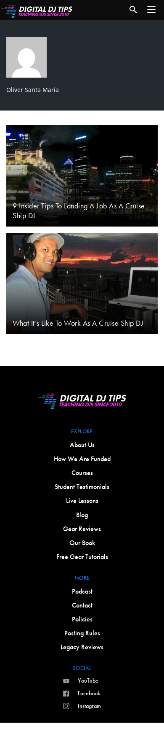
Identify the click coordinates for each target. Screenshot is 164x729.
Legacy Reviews (82, 647)
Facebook (89, 693)
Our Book (82, 542)
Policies (82, 619)
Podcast (82, 591)
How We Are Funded (82, 458)
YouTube (88, 680)
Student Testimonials (82, 486)
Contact (82, 605)
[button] (151, 9)
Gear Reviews (82, 528)
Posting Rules (82, 633)
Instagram (89, 706)
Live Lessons (82, 500)
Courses (82, 472)
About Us (82, 444)
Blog (82, 514)
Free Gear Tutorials (82, 556)
